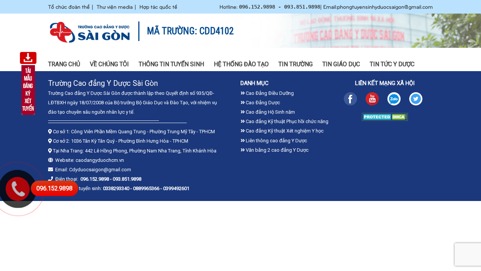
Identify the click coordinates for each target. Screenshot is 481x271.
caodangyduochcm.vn (100, 160)
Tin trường (295, 64)
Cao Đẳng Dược (262, 102)
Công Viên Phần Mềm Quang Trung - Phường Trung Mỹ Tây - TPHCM (143, 131)
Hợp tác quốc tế (158, 6)
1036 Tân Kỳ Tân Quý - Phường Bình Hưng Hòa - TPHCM (129, 141)
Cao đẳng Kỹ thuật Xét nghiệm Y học (284, 131)
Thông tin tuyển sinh (171, 64)
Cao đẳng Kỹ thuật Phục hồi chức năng (286, 121)
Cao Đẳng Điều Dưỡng (269, 93)
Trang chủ (64, 64)
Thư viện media (115, 6)
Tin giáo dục (341, 64)
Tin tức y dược (392, 64)
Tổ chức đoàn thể (69, 6)
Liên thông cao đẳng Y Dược (276, 140)
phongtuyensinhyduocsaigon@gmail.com (385, 6)
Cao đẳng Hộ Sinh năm (270, 112)
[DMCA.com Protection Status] (385, 119)
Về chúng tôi (109, 64)
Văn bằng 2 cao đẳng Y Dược (277, 150)
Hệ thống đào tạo (241, 64)
